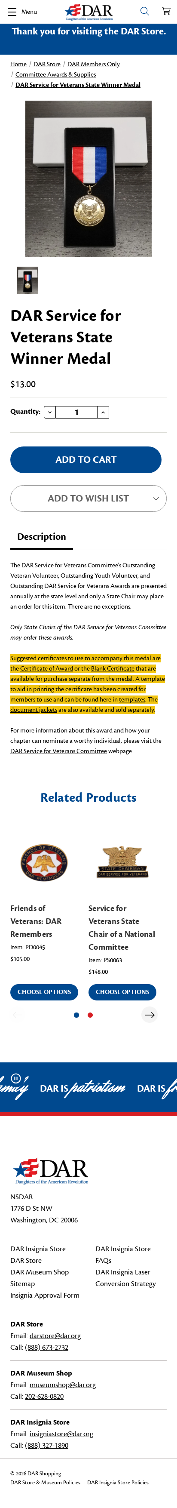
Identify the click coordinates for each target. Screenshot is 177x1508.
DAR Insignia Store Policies (118, 1482)
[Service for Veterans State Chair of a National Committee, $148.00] (122, 863)
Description (41, 537)
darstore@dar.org (55, 1336)
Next (149, 1014)
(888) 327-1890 (46, 1445)
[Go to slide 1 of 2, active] (76, 1015)
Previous (17, 1014)
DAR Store (26, 1260)
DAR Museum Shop (39, 1272)
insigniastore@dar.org (61, 1434)
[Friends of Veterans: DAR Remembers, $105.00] (44, 863)
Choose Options (44, 992)
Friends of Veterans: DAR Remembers (35, 921)
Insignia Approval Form (44, 1295)
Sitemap (22, 1284)
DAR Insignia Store (38, 1249)
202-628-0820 (44, 1396)
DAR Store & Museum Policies (45, 1482)
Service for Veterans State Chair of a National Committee (121, 927)
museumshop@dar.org (63, 1385)
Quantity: (25, 411)
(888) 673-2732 (46, 1347)
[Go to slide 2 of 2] (90, 1015)
